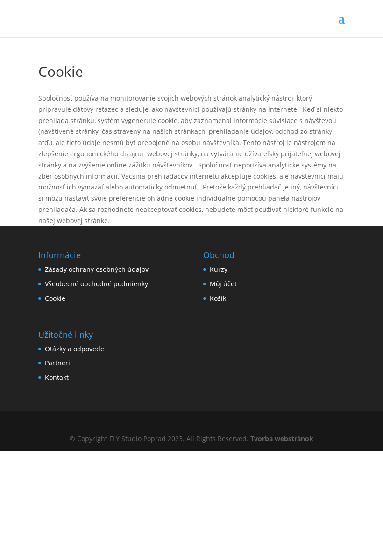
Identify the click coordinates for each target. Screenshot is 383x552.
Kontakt (57, 377)
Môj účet (223, 283)
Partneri (57, 362)
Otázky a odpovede (74, 348)
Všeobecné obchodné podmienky (96, 283)
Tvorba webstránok (281, 438)
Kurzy (218, 269)
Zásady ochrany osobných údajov (97, 269)
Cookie (55, 298)
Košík (218, 298)
